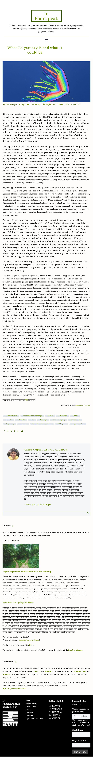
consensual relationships (32, 416)
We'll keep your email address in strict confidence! (81, 723)
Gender (75, 416)
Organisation (79, 740)
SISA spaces (62, 424)
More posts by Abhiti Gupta (38, 504)
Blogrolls (7, 674)
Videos (48, 671)
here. (31, 645)
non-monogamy (59, 420)
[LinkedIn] (18, 431)
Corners (37, 671)
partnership (75, 420)
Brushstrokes (79, 671)
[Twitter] (8, 431)
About (28, 700)
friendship (63, 416)
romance (23, 424)
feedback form (75, 650)
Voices (60, 104)
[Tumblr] (15, 431)
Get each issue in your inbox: (80, 710)
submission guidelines (29, 640)
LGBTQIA (21, 420)
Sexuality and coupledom (42, 424)
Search (87, 513)
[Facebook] (4, 431)
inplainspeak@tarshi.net (14, 688)
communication (11, 416)
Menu (46, 40)
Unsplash (87, 405)
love (32, 420)
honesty (9, 420)
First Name (77, 730)
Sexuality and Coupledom (43, 104)
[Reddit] (22, 431)
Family (50, 416)
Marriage (43, 420)
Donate (29, 710)
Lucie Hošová (79, 405)
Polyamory (10, 424)
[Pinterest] (11, 431)
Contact (29, 713)
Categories (24, 104)
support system (78, 424)
